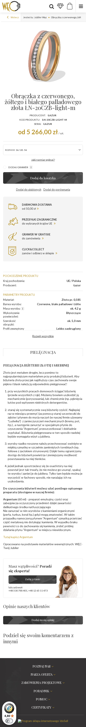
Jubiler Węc (40, 17)
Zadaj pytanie (32, 579)
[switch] (9, 721)
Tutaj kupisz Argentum (18, 537)
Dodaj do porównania (56, 189)
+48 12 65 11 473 (38, 590)
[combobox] (43, 150)
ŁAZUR (47, 123)
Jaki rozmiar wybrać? (43, 159)
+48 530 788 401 (18, 590)
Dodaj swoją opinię (43, 620)
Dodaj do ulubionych (28, 189)
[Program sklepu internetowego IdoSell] (43, 721)
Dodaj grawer (18, 167)
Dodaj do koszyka (43, 178)
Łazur (52, 115)
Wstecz (14, 17)
